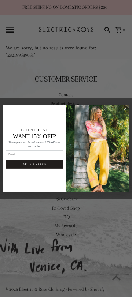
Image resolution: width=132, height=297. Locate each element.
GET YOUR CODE (34, 164)
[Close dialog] (124, 109)
